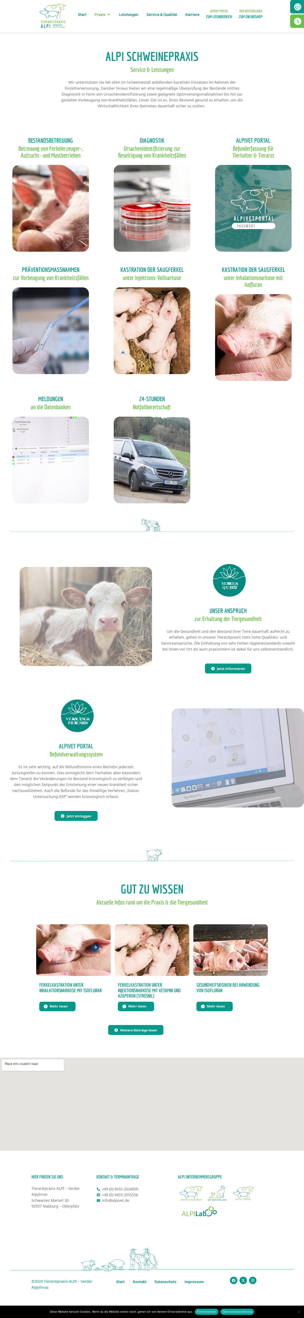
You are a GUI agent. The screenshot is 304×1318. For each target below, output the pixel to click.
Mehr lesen (59, 1006)
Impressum (194, 1282)
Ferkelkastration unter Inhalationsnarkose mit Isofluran (70, 987)
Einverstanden (206, 1311)
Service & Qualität (161, 14)
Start (82, 14)
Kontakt (139, 1282)
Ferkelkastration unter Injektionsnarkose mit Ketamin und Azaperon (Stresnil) (149, 990)
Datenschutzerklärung (237, 1311)
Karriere (192, 14)
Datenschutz (165, 1282)
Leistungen (128, 14)
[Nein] (299, 1312)
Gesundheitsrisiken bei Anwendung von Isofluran (228, 987)
